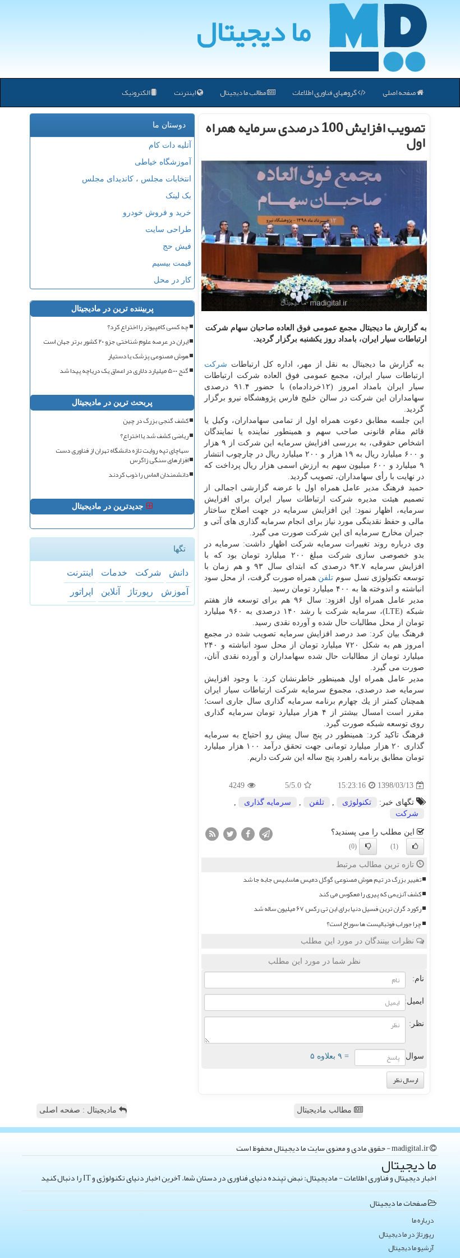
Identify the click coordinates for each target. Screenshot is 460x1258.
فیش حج (177, 246)
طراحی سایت (168, 229)
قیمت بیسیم (171, 263)
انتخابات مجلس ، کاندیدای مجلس (136, 179)
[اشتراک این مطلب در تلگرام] (266, 833)
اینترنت (185, 92)
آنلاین (110, 591)
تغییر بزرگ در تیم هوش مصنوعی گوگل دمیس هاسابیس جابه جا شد (332, 879)
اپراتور (81, 591)
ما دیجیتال (253, 31)
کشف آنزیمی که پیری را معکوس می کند (370, 894)
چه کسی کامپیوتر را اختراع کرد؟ (147, 327)
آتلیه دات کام (170, 145)
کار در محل (172, 280)
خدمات (114, 572)
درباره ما (423, 1220)
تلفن (325, 577)
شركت (215, 364)
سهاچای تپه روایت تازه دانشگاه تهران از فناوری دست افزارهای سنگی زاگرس (122, 455)
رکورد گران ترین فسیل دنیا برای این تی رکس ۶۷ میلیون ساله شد (337, 909)
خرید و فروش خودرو (157, 212)
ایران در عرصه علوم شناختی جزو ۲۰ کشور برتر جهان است (115, 341)
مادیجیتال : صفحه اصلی (79, 1110)
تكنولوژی (356, 802)
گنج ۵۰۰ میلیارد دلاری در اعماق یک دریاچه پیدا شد (123, 370)
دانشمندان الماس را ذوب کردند (148, 474)
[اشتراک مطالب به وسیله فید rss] (212, 833)
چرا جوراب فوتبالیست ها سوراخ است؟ (373, 924)
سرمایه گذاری (267, 802)
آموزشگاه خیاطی (163, 162)
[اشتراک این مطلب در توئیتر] (230, 833)
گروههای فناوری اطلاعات (325, 92)
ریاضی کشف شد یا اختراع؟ (154, 436)
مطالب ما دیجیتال (243, 92)
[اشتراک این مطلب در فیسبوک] (248, 833)
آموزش (174, 591)
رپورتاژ (140, 591)
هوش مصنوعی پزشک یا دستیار (148, 356)
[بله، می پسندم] (415, 846)
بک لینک (178, 196)
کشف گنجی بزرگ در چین (155, 420)
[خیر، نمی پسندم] (368, 846)
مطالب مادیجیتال (325, 1110)
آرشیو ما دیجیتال (411, 1248)
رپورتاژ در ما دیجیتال (406, 1234)
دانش (178, 572)
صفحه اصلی (400, 92)
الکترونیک (136, 92)
